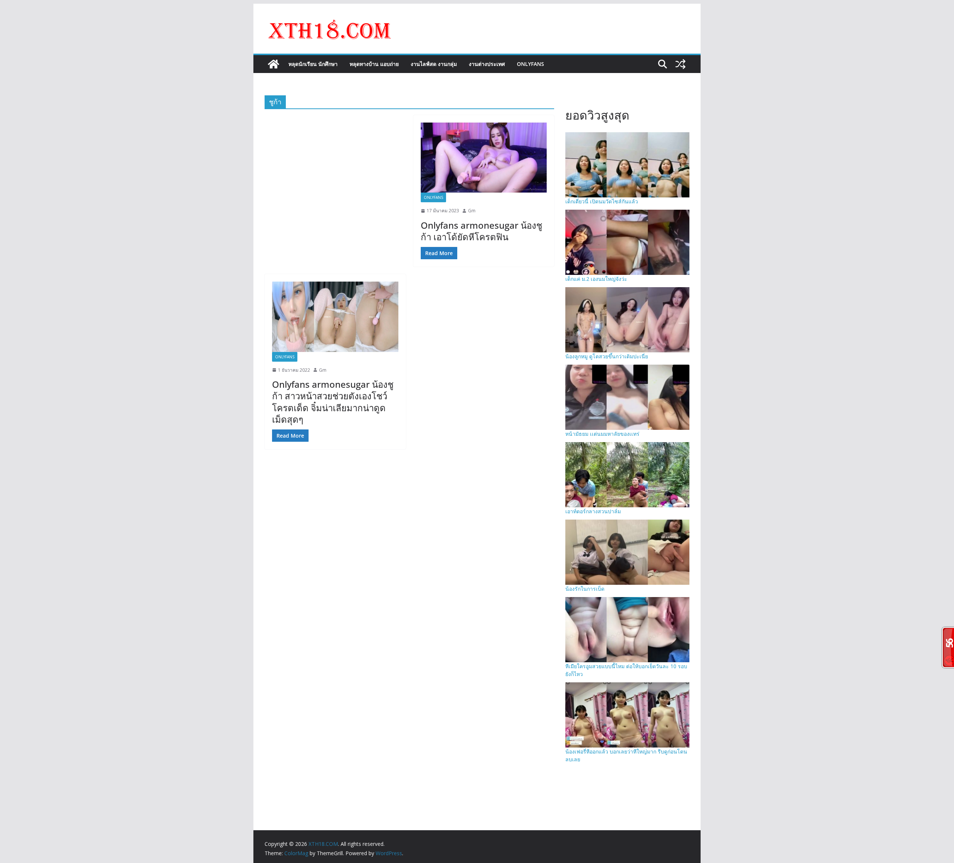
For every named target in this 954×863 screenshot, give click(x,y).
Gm (472, 210)
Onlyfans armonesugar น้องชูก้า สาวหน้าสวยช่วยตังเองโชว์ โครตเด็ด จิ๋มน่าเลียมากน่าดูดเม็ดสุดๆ (333, 401)
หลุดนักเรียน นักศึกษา (313, 63)
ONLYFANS (530, 63)
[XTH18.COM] (273, 64)
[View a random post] (680, 64)
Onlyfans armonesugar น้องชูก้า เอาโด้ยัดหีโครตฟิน (481, 231)
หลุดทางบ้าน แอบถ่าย (374, 63)
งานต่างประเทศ (487, 63)
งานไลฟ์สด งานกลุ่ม (434, 63)
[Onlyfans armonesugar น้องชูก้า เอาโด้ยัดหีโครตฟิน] (484, 158)
